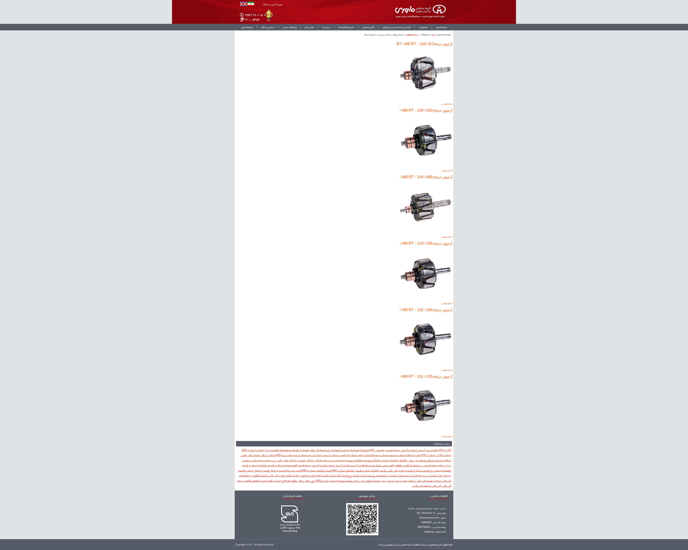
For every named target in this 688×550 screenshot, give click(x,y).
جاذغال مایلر (290, 460)
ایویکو (430, 460)
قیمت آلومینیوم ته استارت (289, 465)
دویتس (246, 460)
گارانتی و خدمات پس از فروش (396, 27)
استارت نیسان (330, 455)
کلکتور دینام (244, 481)
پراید (363, 481)
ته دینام (328, 460)
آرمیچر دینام (400, 450)
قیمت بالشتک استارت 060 (346, 471)
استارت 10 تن (443, 455)
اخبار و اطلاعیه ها (346, 27)
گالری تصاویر (368, 27)
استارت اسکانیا (413, 455)
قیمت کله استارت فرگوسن (313, 476)
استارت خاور (364, 455)
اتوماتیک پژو (333, 450)
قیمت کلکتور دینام (256, 476)
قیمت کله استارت (338, 476)
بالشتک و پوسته (353, 460)
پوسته (348, 481)
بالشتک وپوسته (372, 460)
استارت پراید (314, 455)
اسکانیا (447, 460)
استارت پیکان (267, 455)
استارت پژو (300, 455)
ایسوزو (438, 460)
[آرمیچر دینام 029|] (425, 166)
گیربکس (446, 486)
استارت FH (428, 455)
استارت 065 (248, 450)
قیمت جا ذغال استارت (256, 471)
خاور (280, 460)
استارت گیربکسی (250, 455)
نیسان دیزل (387, 481)
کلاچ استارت (279, 481)
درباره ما (326, 27)
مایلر (404, 481)
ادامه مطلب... (446, 104)
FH (441, 450)
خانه (433, 34)
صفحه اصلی (441, 27)
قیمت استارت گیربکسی (399, 471)
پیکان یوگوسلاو (295, 481)
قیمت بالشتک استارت (373, 471)
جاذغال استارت (305, 460)
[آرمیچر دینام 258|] (425, 298)
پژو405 (319, 481)
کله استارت (266, 481)
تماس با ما (309, 27)
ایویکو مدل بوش (417, 460)
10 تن (447, 450)
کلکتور (255, 481)
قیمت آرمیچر (356, 465)
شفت (415, 465)
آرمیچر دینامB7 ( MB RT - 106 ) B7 (424, 44)
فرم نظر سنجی (290, 27)
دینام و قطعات (412, 34)
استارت (259, 450)
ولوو (368, 481)
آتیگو (436, 450)
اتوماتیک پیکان (317, 450)
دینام (441, 465)
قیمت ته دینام (293, 471)
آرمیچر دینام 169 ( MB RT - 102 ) (426, 310)
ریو (420, 465)
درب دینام (271, 460)
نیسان (397, 481)
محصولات (423, 27)
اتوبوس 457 (376, 450)
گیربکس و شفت (431, 486)
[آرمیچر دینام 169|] (425, 365)
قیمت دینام (388, 476)
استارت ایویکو (379, 455)
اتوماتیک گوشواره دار (276, 450)
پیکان (307, 481)
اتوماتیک (364, 450)
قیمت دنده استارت (406, 476)
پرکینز (356, 481)
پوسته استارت (336, 481)
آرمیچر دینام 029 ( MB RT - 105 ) (426, 110)
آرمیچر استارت (416, 450)
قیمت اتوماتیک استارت (261, 465)
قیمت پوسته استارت (370, 476)
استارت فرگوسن (347, 455)
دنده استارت (257, 460)
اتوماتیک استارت (349, 450)
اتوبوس (388, 450)
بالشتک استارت (389, 460)
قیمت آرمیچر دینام (314, 465)
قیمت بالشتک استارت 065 (316, 471)
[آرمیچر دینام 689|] (425, 232)
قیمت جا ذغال (277, 471)
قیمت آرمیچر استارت (337, 465)
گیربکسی (417, 486)
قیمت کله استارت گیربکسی (282, 476)
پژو (326, 481)
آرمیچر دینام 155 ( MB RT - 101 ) (426, 376)
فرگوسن (406, 465)
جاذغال (318, 460)
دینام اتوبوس (430, 465)
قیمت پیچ (353, 476)
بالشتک (402, 460)
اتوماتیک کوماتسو (299, 450)
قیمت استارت (420, 471)
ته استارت (338, 460)
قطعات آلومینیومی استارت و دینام (382, 465)
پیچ (313, 481)
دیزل (448, 465)
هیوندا (375, 481)
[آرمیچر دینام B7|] (425, 99)
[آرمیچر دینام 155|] (425, 431)
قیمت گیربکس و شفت (419, 481)
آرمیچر (429, 450)
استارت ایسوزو (396, 455)
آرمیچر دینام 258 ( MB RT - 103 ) (426, 243)
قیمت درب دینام (426, 476)
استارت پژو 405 (284, 455)
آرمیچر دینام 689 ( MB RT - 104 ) (426, 177)
